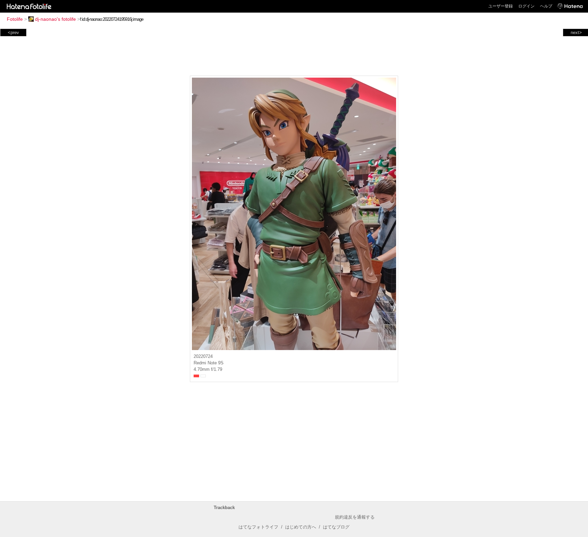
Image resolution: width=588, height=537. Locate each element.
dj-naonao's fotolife (55, 19)
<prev (13, 32)
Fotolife (15, 19)
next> (576, 32)
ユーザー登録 (500, 6)
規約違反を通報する (355, 517)
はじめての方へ (300, 527)
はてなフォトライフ (258, 527)
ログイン (526, 6)
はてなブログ (336, 527)
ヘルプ (546, 6)
